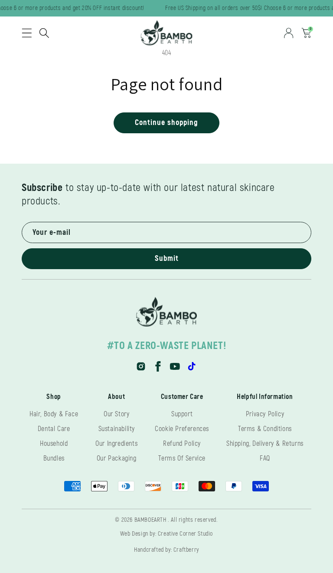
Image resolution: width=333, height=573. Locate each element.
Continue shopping (166, 123)
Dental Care (54, 429)
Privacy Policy (265, 414)
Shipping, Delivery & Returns (265, 443)
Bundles (54, 458)
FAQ (265, 458)
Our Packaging (117, 458)
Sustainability (116, 429)
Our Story (116, 414)
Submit (167, 258)
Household (54, 443)
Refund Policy (182, 443)
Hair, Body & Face (53, 414)
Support (182, 414)
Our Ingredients (116, 443)
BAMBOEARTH (150, 520)
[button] (27, 33)
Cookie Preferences (182, 429)
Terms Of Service (182, 458)
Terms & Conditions (265, 429)
